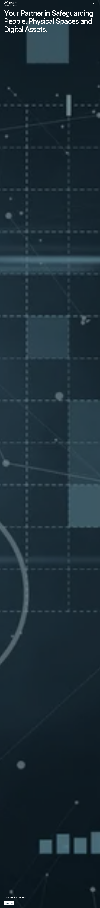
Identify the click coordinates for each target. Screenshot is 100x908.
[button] (94, 4)
